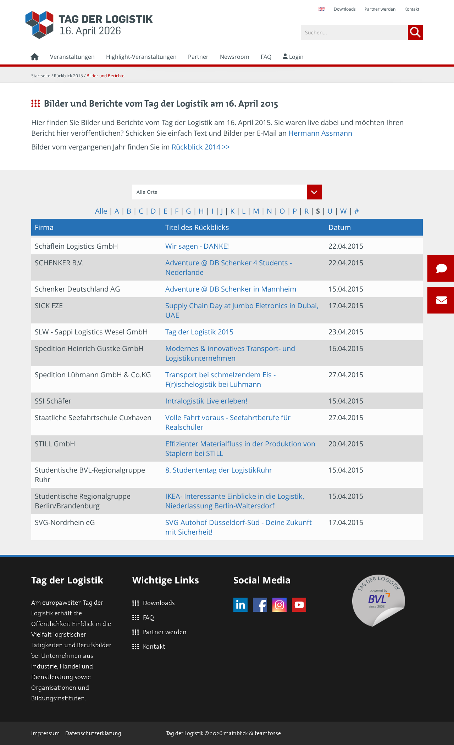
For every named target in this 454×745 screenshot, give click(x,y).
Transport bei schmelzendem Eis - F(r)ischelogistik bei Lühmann (220, 379)
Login (296, 57)
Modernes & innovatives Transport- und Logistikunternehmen (230, 353)
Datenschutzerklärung (93, 733)
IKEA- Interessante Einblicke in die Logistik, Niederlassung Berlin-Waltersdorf (234, 500)
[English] (321, 8)
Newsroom (234, 57)
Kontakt (411, 9)
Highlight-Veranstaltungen (141, 57)
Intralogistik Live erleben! (206, 401)
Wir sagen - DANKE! (197, 246)
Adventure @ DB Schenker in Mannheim (231, 289)
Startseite (40, 76)
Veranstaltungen (72, 57)
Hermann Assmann (320, 133)
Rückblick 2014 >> (201, 147)
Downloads (345, 9)
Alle (101, 211)
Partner (198, 57)
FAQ (266, 57)
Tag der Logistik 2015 (199, 332)
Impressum (45, 733)
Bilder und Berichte (105, 76)
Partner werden (380, 9)
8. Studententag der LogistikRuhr (218, 470)
